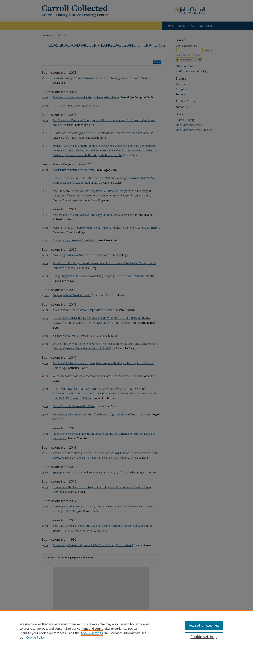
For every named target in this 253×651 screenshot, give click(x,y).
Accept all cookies (204, 625)
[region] (126, 630)
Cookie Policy (35, 637)
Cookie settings (92, 633)
